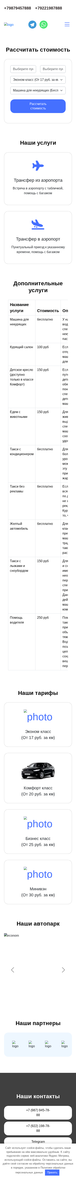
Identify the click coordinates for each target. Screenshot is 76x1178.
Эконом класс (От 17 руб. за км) (38, 734)
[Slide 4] (42, 998)
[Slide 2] (27, 998)
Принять (52, 1172)
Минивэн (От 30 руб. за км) (38, 892)
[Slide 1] (20, 998)
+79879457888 (17, 8)
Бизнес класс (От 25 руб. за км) (38, 841)
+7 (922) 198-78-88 (38, 1128)
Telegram (38, 1141)
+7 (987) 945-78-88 (38, 1112)
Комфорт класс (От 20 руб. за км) (38, 791)
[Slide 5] (49, 998)
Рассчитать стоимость (38, 106)
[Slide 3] (34, 998)
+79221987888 (48, 8)
